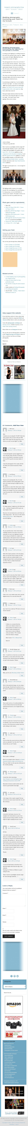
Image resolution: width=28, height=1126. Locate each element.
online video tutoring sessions (10, 326)
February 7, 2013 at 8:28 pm (14, 669)
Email (4, 915)
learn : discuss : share (14, 9)
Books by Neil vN (7, 1045)
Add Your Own (18, 425)
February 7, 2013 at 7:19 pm (14, 605)
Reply (22, 444)
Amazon (5, 319)
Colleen (11, 525)
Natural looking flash (8, 1055)
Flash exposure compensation (10, 1065)
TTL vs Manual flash (17, 637)
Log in (17, 1124)
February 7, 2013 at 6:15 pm (14, 550)
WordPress (11, 1124)
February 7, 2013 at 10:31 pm (15, 773)
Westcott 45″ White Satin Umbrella (14, 221)
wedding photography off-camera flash (11, 305)
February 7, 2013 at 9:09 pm (14, 699)
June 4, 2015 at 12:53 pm (14, 860)
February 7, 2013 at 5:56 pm (14, 476)
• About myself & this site (8, 1043)
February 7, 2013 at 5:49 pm (14, 430)
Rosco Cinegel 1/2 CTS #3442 (13, 244)
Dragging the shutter (8, 1058)
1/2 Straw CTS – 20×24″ (11, 223)
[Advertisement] (14, 398)
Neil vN (11, 448)
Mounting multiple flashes (18, 672)
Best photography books (9, 1047)
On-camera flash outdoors (9, 1062)
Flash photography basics (9, 1074)
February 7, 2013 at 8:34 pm (14, 681)
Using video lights (8, 1075)
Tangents (14, 3)
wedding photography (17, 299)
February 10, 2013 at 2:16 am (15, 810)
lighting (10, 299)
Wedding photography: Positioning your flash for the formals (13, 19)
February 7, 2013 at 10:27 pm (15, 734)
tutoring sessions (6, 324)
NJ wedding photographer (12, 289)
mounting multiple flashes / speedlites (15, 159)
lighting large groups (8, 516)
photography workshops (14, 322)
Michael (12, 771)
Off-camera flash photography (10, 1072)
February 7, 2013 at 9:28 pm (14, 717)
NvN (13, 1122)
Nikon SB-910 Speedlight (14, 210)
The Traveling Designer (18, 1120)
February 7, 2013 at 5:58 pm (14, 527)
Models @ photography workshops (11, 1082)
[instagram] (15, 976)
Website (4, 922)
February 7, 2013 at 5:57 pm (14, 502)
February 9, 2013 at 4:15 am (14, 794)
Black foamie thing (8, 1048)
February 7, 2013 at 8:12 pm (14, 651)
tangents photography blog (14, 7)
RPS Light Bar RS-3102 (9, 155)
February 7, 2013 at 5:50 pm (14, 450)
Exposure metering (8, 1064)
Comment (5, 893)
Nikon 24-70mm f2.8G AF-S (12, 207)
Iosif (10, 548)
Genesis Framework (20, 1122)
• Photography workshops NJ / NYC (10, 1080)
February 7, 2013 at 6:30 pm (14, 571)
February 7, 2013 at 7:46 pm (14, 619)
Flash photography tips (9, 1077)
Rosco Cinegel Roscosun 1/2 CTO (14, 248)
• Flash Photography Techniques (10, 1053)
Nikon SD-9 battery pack (13, 214)
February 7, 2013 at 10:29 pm (15, 752)
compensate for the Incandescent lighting (12, 154)
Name (4, 908)
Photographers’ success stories (11, 1050)
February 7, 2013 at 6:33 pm (14, 590)
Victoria (12, 715)
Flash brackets (7, 1070)
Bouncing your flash (8, 1060)
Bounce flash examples (9, 1067)
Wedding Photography (19, 287)
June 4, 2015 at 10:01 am (14, 828)
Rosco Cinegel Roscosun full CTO (14, 249)
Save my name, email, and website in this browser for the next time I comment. (12, 931)
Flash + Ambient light (8, 1057)
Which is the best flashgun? (10, 1069)
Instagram (14, 329)
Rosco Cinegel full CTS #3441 (13, 246)
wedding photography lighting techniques (15, 303)
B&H (20, 318)
